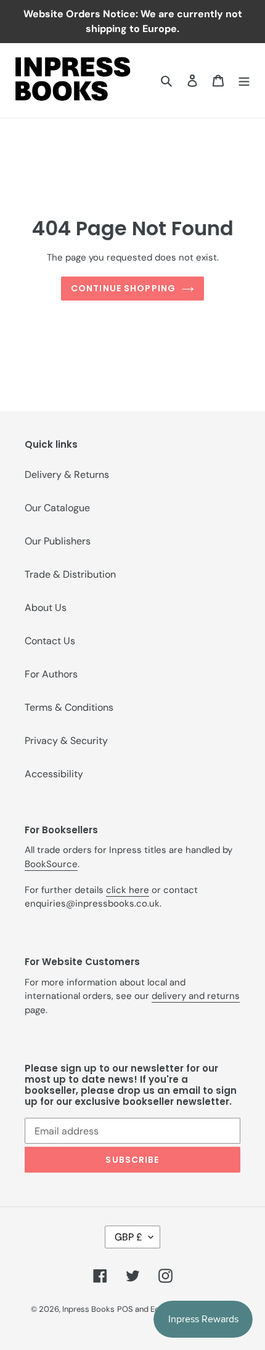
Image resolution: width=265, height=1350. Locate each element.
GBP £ (128, 1237)
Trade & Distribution (70, 574)
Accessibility (54, 773)
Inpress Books (88, 1309)
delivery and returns (196, 996)
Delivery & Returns (67, 474)
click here (127, 890)
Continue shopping (123, 288)
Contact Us (50, 640)
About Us (46, 607)
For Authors (51, 674)
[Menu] (244, 80)
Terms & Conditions (69, 707)
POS (125, 1309)
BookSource (51, 864)
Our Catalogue (57, 507)
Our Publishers (58, 541)
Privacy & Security (66, 740)
